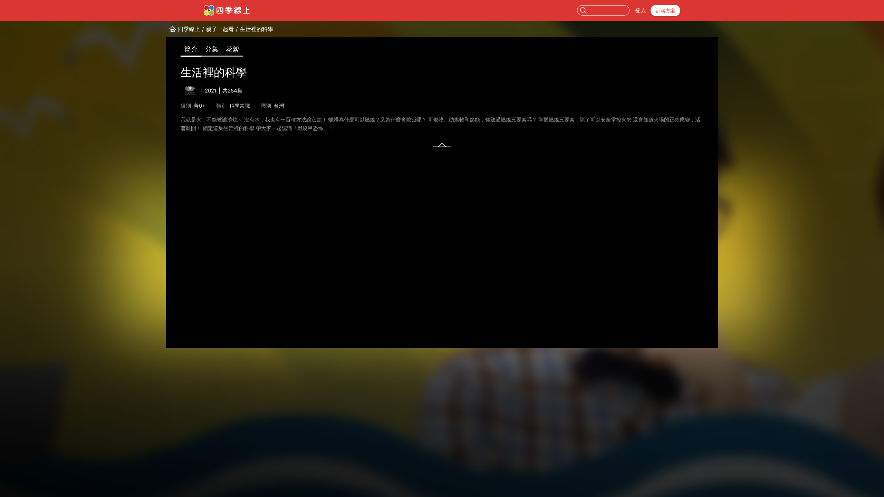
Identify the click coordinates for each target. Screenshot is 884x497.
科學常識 (239, 106)
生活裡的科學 (256, 29)
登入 (640, 10)
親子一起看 (220, 29)
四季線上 (189, 29)
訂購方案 (665, 10)
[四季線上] (227, 10)
